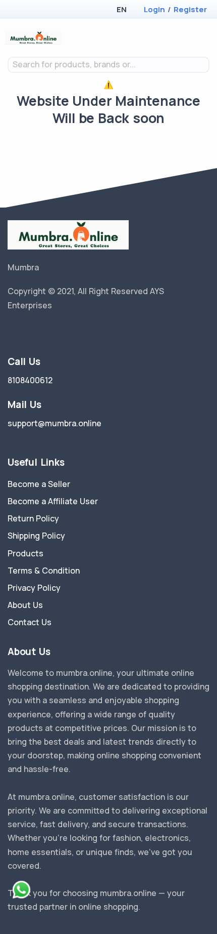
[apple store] (15, 10)
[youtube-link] (57, 331)
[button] (121, 9)
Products (25, 553)
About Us (25, 605)
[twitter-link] (12, 331)
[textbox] (108, 64)
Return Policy (33, 518)
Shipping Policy (36, 535)
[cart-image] (189, 37)
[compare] (173, 37)
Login (154, 9)
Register (190, 9)
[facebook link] (27, 331)
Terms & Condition (44, 570)
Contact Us (29, 622)
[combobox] (108, 65)
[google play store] (33, 10)
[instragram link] (42, 331)
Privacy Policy (34, 587)
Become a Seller (39, 484)
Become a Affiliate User (53, 501)
